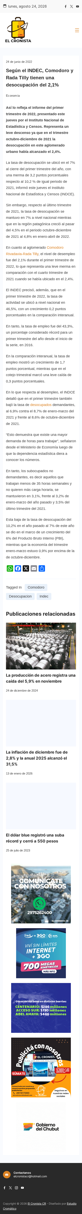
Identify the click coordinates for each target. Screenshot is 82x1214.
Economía (13, 95)
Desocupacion (20, 596)
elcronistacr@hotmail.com (30, 1176)
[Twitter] (71, 6)
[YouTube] (77, 6)
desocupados (41, 405)
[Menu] (77, 30)
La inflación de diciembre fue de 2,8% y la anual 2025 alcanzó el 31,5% (37, 758)
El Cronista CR (37, 1203)
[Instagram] (16, 1187)
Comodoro (36, 587)
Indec (44, 596)
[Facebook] (65, 6)
